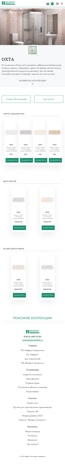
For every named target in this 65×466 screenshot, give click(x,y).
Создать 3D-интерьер (16, 99)
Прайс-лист (32, 403)
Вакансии (32, 440)
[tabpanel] (37, 50)
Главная (6, 10)
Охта (44, 10)
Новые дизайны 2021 (32, 415)
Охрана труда (32, 383)
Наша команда (32, 431)
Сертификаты (32, 378)
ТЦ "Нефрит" (32, 354)
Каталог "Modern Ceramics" (32, 420)
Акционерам (32, 391)
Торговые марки (17, 10)
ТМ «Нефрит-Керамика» (33, 10)
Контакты (32, 435)
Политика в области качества (32, 387)
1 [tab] (37, 55)
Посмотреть (12, 160)
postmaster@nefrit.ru (32, 340)
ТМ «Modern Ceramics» (32, 363)
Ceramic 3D (32, 411)
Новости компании (32, 374)
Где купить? (48, 99)
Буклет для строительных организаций (32, 407)
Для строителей (32, 358)
